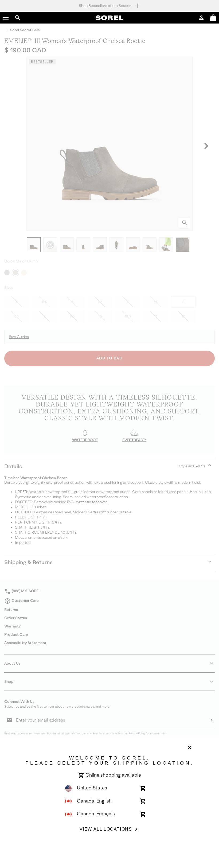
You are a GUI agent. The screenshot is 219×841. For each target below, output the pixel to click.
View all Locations (106, 829)
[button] (6, 18)
